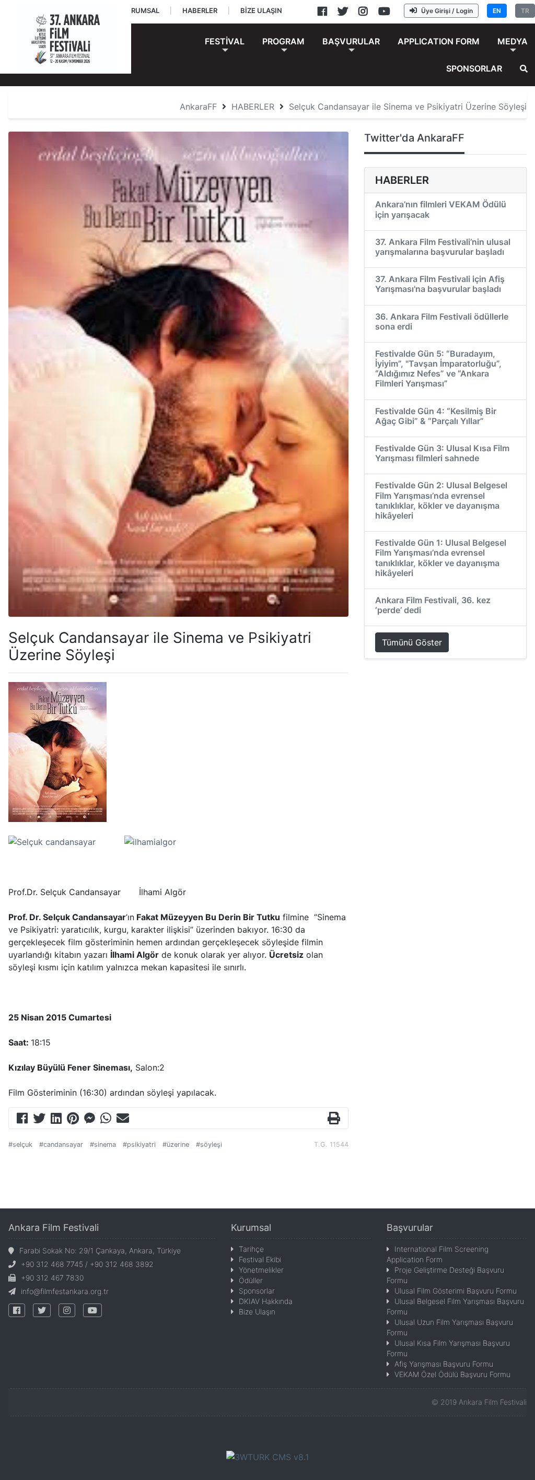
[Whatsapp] (105, 1119)
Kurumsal (251, 1227)
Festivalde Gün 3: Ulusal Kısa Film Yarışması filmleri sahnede (442, 453)
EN (497, 11)
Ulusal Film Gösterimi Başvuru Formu (455, 1290)
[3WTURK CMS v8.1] (267, 1456)
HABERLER (252, 106)
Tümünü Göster (412, 642)
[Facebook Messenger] (89, 1119)
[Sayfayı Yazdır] (334, 1119)
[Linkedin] (56, 1119)
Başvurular (410, 1227)
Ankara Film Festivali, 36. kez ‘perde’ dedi (433, 605)
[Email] (123, 1119)
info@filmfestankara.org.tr (65, 1291)
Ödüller (251, 1280)
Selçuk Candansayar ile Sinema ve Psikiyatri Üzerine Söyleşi (408, 106)
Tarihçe (251, 1248)
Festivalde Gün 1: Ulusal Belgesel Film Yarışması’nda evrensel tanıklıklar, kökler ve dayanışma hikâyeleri (440, 557)
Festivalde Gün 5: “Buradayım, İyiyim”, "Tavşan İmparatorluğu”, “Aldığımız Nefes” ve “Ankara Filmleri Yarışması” (438, 368)
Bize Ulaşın (257, 1311)
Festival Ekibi (260, 1259)
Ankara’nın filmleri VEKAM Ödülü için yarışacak (440, 209)
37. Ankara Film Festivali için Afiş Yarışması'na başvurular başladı (440, 284)
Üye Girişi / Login (447, 11)
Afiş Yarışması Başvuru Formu (443, 1363)
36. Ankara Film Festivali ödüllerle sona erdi (441, 321)
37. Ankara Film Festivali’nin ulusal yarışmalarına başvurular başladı (442, 247)
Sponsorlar (257, 1290)
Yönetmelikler (261, 1269)
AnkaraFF (198, 106)
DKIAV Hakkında (266, 1301)
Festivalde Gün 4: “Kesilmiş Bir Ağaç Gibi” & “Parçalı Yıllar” (435, 416)
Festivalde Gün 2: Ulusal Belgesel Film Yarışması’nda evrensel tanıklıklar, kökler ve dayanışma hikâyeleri (441, 500)
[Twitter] (39, 1119)
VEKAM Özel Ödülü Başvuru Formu (452, 1374)
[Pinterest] (73, 1119)
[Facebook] (22, 1119)
